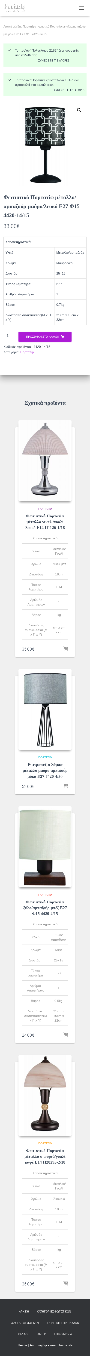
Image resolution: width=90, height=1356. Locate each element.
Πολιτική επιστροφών (63, 1323)
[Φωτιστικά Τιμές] (16, 8)
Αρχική (24, 1311)
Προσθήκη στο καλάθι (42, 336)
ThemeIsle (64, 1345)
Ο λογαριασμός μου (25, 1323)
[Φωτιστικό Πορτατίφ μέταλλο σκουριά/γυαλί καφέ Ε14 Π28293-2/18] (45, 1095)
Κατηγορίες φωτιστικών (54, 1311)
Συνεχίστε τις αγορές (53, 60)
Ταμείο (41, 1334)
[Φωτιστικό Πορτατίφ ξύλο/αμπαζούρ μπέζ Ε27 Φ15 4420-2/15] (45, 846)
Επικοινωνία (63, 1334)
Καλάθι (23, 1334)
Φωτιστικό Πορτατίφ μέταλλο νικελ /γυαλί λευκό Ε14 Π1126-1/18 (45, 522)
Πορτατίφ (29, 26)
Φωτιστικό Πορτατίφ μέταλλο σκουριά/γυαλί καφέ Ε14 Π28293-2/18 (45, 1156)
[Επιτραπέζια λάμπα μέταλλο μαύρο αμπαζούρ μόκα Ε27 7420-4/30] (45, 709)
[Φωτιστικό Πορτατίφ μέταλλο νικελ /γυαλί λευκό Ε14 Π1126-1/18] (45, 460)
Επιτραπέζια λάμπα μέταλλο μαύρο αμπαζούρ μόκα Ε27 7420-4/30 (45, 770)
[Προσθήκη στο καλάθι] (65, 649)
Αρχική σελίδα (12, 26)
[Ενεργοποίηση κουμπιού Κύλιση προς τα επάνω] (81, 1347)
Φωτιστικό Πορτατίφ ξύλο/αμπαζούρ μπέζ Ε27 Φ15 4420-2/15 (45, 908)
